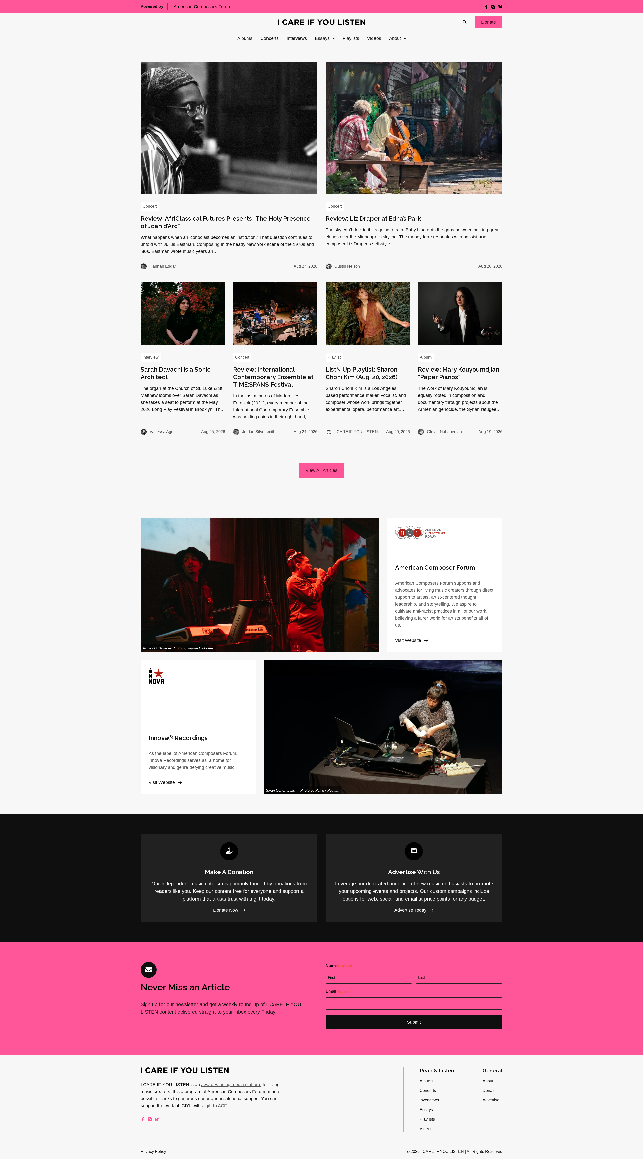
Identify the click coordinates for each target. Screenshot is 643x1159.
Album (426, 357)
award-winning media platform (231, 1084)
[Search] (465, 22)
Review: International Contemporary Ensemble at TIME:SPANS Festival (273, 377)
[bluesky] (500, 7)
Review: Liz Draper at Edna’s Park (373, 218)
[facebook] (486, 7)
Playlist (334, 357)
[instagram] (493, 7)
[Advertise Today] (414, 878)
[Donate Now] (229, 878)
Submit (414, 1022)
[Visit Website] (444, 585)
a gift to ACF (214, 1105)
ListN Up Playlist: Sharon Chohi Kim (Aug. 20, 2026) (362, 373)
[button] (488, 22)
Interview (151, 357)
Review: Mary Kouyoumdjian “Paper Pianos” (458, 373)
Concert (150, 206)
